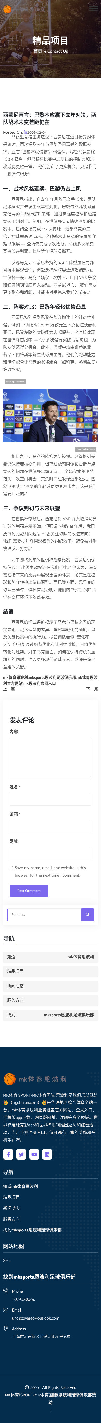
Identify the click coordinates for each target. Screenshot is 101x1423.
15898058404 (23, 1299)
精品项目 (15, 971)
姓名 (15, 787)
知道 (50, 957)
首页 (37, 51)
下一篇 (92, 689)
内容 (14, 731)
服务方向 (15, 1000)
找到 (50, 1015)
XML (7, 1261)
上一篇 (9, 689)
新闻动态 (15, 986)
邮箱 (15, 814)
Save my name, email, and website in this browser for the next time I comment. (50, 871)
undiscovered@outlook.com (35, 1318)
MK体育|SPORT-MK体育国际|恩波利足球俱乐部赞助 (50, 1399)
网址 (14, 841)
